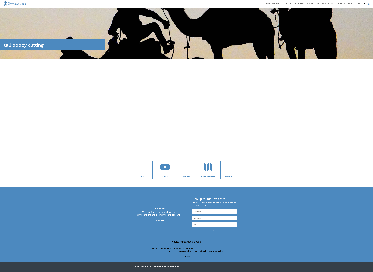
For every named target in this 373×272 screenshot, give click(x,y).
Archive (350, 4)
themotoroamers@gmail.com (169, 266)
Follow (358, 4)
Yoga (333, 4)
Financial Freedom (297, 4)
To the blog (186, 256)
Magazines (229, 176)
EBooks (186, 176)
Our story (276, 4)
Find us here (158, 220)
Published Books (313, 4)
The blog (341, 4)
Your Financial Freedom (151, 146)
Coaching (325, 4)
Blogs (143, 176)
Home (268, 4)
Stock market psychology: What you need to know (163, 142)
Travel (285, 4)
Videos (165, 176)
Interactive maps (208, 176)
